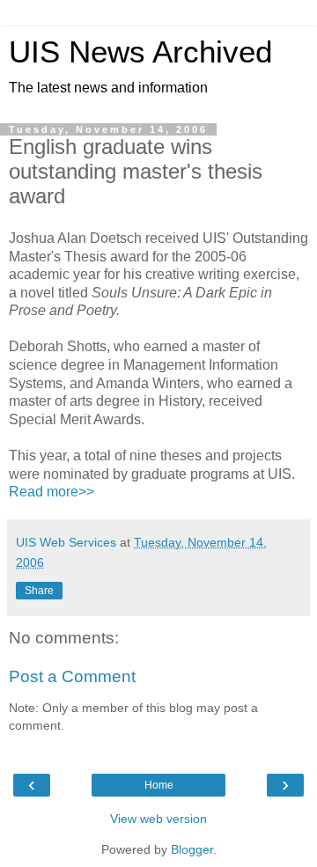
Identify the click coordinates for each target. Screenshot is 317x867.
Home (158, 785)
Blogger (192, 849)
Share (39, 590)
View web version (158, 819)
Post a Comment (72, 676)
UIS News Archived (140, 52)
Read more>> (51, 491)
